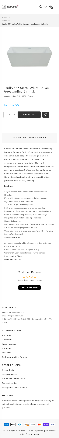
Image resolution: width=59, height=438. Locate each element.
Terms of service (9, 383)
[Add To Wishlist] (45, 115)
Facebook (6, 352)
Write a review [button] (30, 287)
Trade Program (9, 344)
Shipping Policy (9, 374)
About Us (6, 335)
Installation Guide (12, 259)
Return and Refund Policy (13, 378)
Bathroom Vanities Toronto (14, 357)
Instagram (6, 348)
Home (5, 17)
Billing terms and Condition (14, 387)
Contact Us (7, 339)
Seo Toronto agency (31, 434)
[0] (50, 7)
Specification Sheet (13, 256)
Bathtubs (6, 20)
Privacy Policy (8, 370)
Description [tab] (19, 137)
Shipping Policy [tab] (37, 137)
